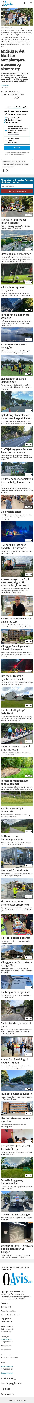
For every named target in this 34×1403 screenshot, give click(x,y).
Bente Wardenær (7, 1366)
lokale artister (8, 167)
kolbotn (22, 161)
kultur (14, 161)
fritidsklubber (8, 164)
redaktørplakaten (24, 1296)
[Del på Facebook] (15, 97)
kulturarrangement (21, 164)
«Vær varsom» (19, 1299)
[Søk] (24, 3)
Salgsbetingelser (7, 1373)
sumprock (6, 161)
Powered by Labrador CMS (17, 1400)
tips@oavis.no (6, 1339)
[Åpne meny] (31, 3)
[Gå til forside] (10, 3)
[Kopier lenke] (18, 97)
